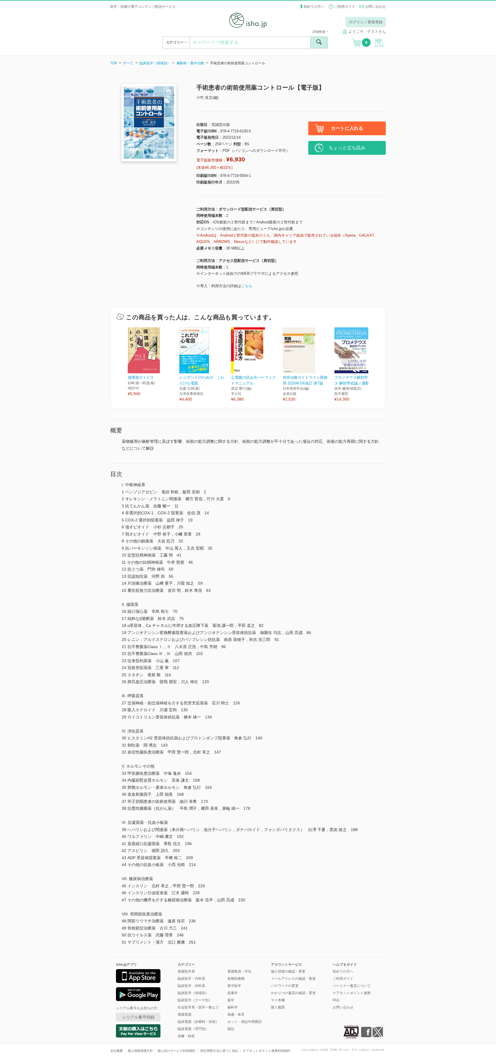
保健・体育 (236, 1014)
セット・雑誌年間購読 (244, 1022)
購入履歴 (278, 1007)
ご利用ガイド (344, 7)
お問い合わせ (375, 7)
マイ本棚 (278, 1000)
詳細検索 (319, 31)
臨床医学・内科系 (191, 979)
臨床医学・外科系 (191, 986)
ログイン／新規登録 (366, 22)
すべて (128, 63)
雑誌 (230, 1029)
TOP (113, 63)
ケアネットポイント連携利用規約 (266, 1050)
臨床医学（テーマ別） (195, 1000)
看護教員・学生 (239, 971)
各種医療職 (236, 979)
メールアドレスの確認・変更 (293, 979)
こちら (246, 286)
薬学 (230, 1000)
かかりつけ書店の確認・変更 (293, 993)
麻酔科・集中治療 (190, 63)
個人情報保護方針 (140, 1050)
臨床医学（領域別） (155, 63)
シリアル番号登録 (138, 1017)
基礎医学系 (186, 971)
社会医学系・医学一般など (198, 1007)
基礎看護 (184, 1014)
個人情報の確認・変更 (288, 971)
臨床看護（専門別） (193, 1029)
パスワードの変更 (285, 986)
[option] (153, 362)
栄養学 (232, 993)
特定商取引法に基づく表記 (219, 1050)
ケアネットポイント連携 (352, 993)
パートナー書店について (352, 986)
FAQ (336, 1000)
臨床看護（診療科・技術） (198, 1022)
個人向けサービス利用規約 (176, 1050)
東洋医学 (234, 986)
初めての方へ (314, 7)
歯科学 (232, 1007)
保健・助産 (186, 1036)
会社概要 (116, 1050)
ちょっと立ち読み (347, 147)
